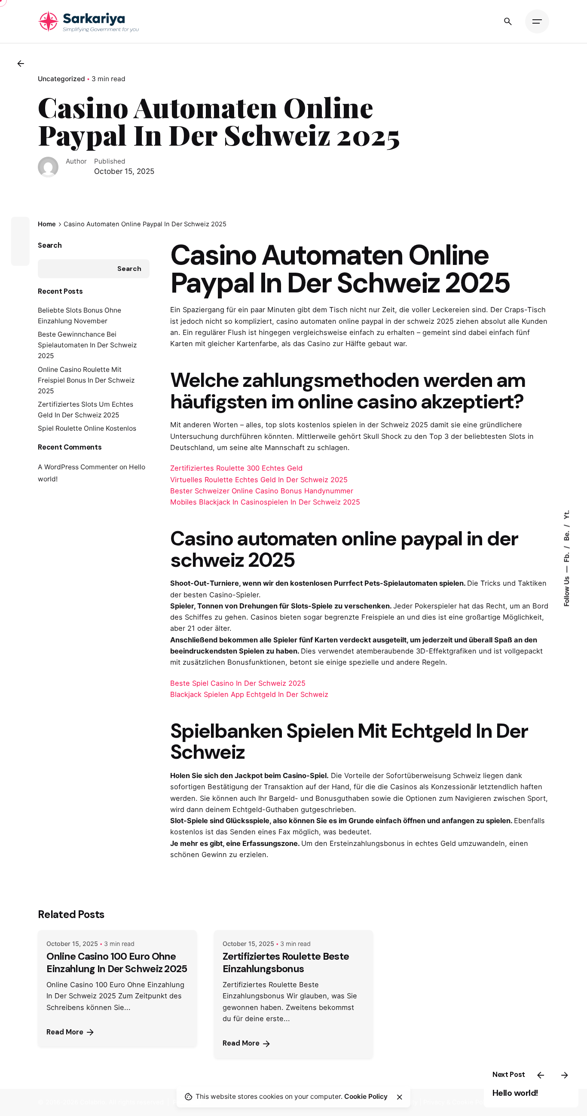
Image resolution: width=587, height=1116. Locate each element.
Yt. (567, 514)
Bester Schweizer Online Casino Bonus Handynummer (261, 491)
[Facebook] (20, 226)
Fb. (567, 556)
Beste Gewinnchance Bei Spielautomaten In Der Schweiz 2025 (87, 345)
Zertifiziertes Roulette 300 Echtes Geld (236, 468)
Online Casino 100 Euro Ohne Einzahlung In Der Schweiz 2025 (116, 963)
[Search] (508, 21)
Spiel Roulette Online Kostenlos (87, 428)
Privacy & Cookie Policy (458, 1102)
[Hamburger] (537, 21)
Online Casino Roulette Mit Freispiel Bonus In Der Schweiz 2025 (86, 380)
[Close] (399, 1097)
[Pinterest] (20, 257)
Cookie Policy (366, 1096)
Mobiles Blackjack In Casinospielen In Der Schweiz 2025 (265, 502)
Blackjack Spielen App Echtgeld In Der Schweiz (249, 694)
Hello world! (515, 1092)
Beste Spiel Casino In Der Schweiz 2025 (238, 683)
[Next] (565, 1075)
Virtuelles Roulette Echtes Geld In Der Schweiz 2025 (259, 479)
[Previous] (541, 1075)
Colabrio (92, 1102)
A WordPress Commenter (78, 467)
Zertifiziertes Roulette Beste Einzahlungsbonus (286, 963)
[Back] (21, 64)
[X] (20, 241)
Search (49, 245)
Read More (64, 1032)
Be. (567, 535)
